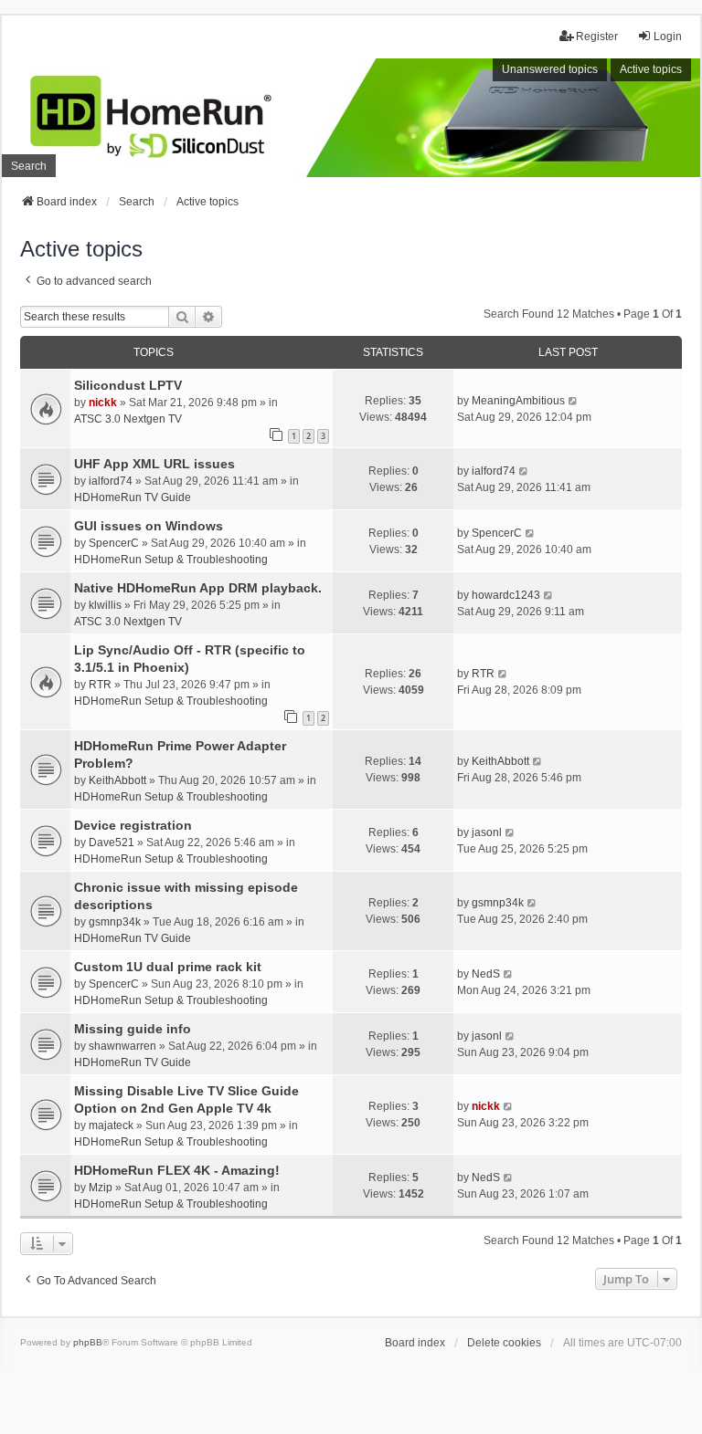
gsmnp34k (115, 922)
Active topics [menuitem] (651, 69)
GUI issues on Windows (148, 525)
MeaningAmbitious (518, 400)
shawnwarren (122, 1046)
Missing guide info (132, 1028)
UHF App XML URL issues (154, 463)
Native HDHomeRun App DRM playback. (198, 588)
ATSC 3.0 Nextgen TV (128, 419)
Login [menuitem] (668, 36)
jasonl (487, 832)
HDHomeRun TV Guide (132, 497)
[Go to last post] (574, 401)
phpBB (87, 1342)
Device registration (133, 825)
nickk (103, 402)
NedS (486, 974)
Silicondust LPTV (128, 385)
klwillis (105, 605)
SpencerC (114, 543)
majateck (111, 1125)
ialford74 (111, 481)
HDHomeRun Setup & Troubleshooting (171, 559)
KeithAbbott (117, 780)
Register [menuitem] (597, 36)
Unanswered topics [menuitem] (550, 69)
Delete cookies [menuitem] (504, 1342)
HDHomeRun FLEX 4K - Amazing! (177, 1170)
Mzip (100, 1187)
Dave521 (111, 842)
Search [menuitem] (29, 166)
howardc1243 (506, 595)
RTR (100, 684)
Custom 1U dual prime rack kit (167, 966)
